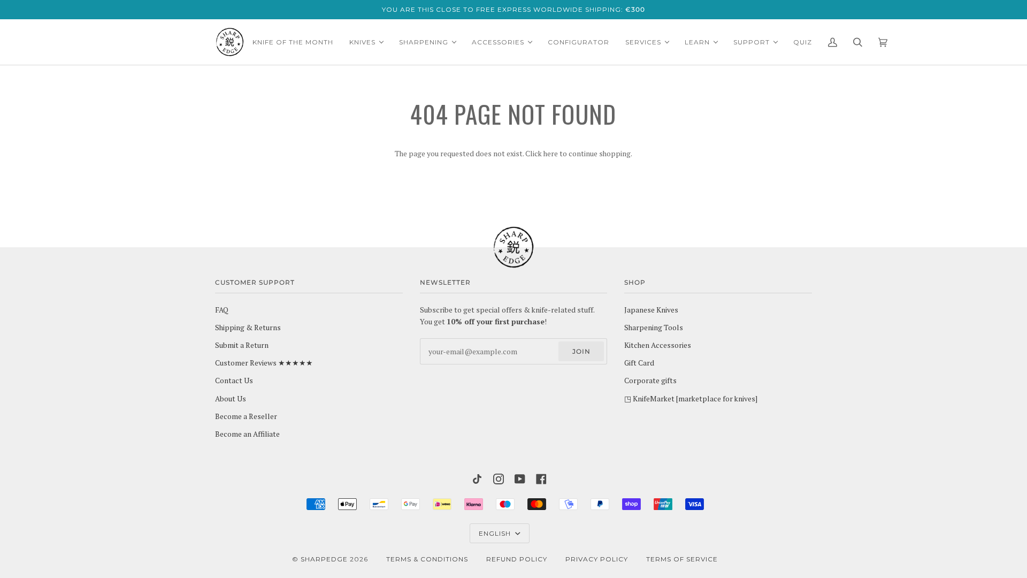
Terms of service (682, 559)
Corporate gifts (650, 380)
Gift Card (639, 363)
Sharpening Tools (653, 327)
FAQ (221, 310)
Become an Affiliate (247, 434)
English (496, 533)
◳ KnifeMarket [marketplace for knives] (690, 399)
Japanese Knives (651, 310)
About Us (230, 399)
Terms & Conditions (427, 559)
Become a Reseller (246, 416)
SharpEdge (324, 559)
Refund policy (516, 559)
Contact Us (234, 380)
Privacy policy (596, 559)
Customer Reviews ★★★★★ (264, 363)
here (550, 153)
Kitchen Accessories (657, 345)
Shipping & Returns (248, 327)
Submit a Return (242, 345)
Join (581, 351)
